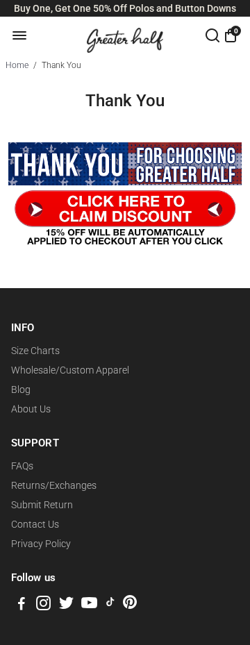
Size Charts (35, 350)
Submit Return (42, 504)
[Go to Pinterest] (130, 605)
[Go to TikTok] (110, 605)
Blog (21, 389)
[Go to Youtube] (89, 605)
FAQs (22, 465)
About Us (31, 408)
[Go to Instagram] (43, 605)
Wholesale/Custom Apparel (70, 370)
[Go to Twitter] (66, 605)
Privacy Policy (41, 543)
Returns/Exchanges (54, 485)
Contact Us (35, 524)
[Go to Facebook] (21, 605)
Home (17, 65)
